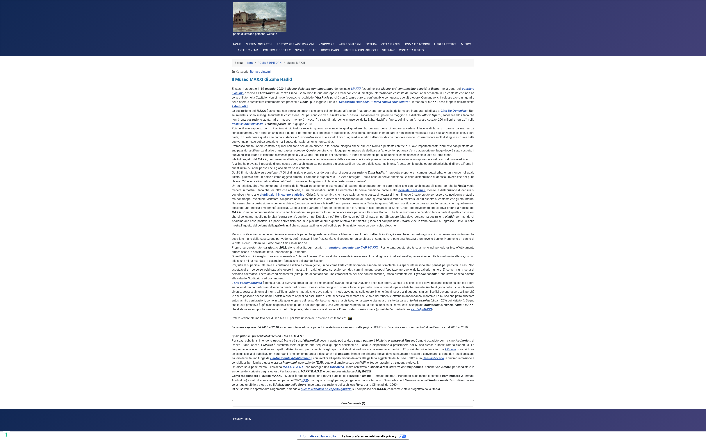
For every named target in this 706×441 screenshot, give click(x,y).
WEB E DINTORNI (350, 44)
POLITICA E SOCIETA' (277, 50)
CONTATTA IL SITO (411, 50)
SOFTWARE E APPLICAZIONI (295, 44)
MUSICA (466, 44)
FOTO (312, 50)
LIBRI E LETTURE (445, 44)
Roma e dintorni (260, 71)
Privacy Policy (242, 419)
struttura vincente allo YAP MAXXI (353, 247)
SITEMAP (388, 50)
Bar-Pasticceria (433, 358)
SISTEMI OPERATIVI (259, 44)
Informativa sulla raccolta (318, 436)
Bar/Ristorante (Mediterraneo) (290, 358)
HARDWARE (326, 44)
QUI (305, 380)
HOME (237, 44)
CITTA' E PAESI (390, 44)
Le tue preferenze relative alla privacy (369, 436)
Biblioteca (337, 367)
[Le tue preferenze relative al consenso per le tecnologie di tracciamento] (6, 434)
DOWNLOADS (330, 50)
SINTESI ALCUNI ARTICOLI (360, 50)
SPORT (299, 50)
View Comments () (353, 403)
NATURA (371, 44)
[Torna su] (699, 434)
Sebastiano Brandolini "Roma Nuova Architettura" (374, 101)
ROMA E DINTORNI (417, 44)
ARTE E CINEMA (248, 50)
